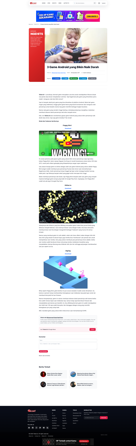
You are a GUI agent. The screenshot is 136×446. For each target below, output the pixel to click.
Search (74, 423)
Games (64, 428)
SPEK (49, 3)
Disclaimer (50, 436)
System (103, 3)
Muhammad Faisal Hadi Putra (59, 72)
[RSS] (47, 427)
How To (64, 418)
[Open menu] (99, 3)
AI (52, 413)
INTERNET (54, 428)
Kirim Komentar (43, 351)
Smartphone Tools (77, 413)
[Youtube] (43, 427)
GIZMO (43, 3)
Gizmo (63, 413)
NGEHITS (36, 24)
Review (64, 415)
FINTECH (54, 423)
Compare (75, 418)
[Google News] (29, 427)
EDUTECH (54, 420)
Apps (63, 425)
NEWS (60, 3)
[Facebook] (32, 427)
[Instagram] (36, 427)
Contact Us (37, 436)
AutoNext (64, 423)
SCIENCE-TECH (55, 425)
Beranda (31, 24)
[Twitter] (40, 427)
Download (68, 188)
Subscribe (103, 417)
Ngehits (64, 420)
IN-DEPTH (54, 418)
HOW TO (54, 3)
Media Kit (44, 436)
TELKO (53, 415)
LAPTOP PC (66, 3)
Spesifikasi (75, 420)
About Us (31, 436)
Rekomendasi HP (77, 415)
